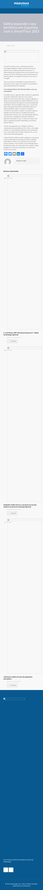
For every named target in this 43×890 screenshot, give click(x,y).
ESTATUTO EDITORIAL (19, 860)
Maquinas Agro (21, 161)
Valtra (17, 66)
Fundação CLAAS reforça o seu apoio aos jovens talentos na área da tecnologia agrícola (20, 506)
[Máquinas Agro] (21, 4)
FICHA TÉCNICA (7, 860)
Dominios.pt (26, 886)
